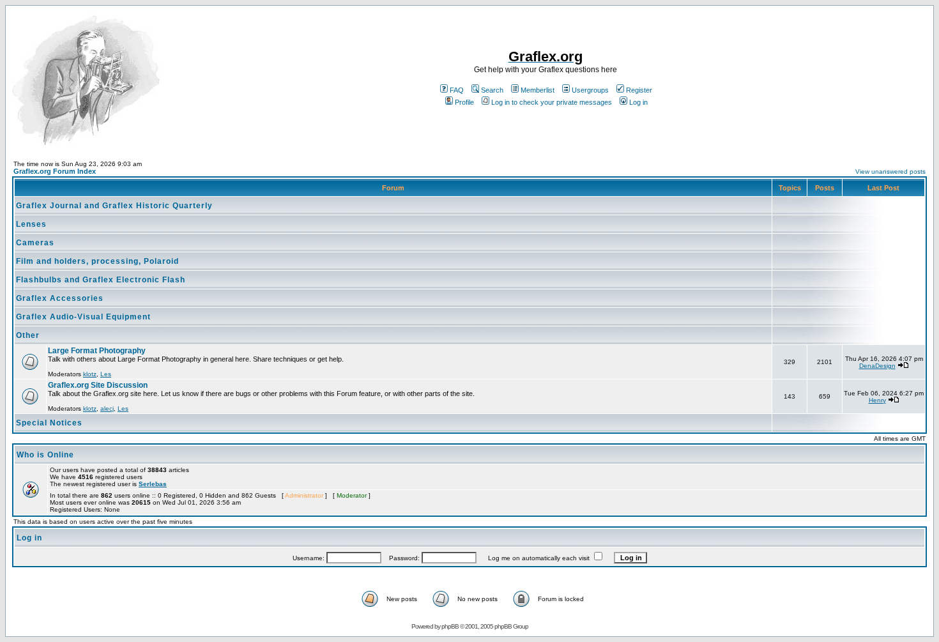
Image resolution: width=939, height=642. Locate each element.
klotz (89, 374)
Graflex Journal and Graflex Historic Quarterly (114, 205)
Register (639, 90)
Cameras (35, 242)
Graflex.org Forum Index (54, 171)
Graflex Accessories (59, 298)
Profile (464, 102)
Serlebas (153, 483)
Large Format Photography (97, 350)
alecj (107, 408)
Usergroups (590, 90)
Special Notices (49, 422)
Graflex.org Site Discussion (98, 385)
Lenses (31, 224)
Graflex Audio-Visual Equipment (83, 316)
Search (492, 90)
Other (28, 335)
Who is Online (45, 454)
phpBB (450, 626)
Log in (638, 102)
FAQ (457, 90)
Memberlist (537, 90)
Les (105, 374)
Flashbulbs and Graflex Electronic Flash (100, 279)
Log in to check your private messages (551, 102)
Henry (877, 400)
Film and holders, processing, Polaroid (97, 261)
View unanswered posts (890, 171)
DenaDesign (877, 365)
